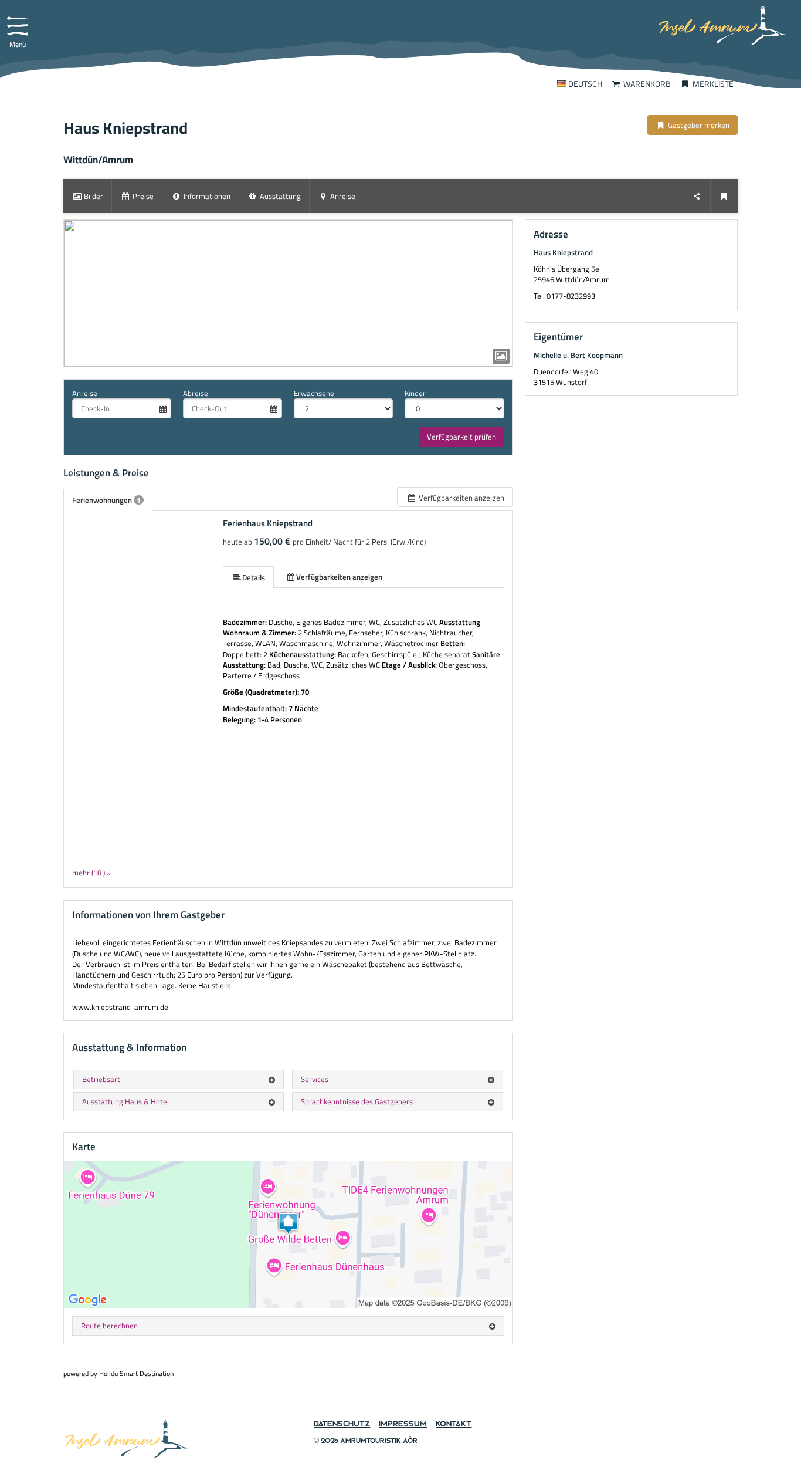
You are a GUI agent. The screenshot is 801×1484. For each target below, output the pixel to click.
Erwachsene (314, 393)
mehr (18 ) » (91, 872)
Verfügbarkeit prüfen (461, 436)
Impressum (403, 1424)
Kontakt (453, 1424)
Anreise (84, 393)
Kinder (415, 393)
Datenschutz (342, 1424)
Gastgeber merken (697, 125)
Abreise (195, 393)
